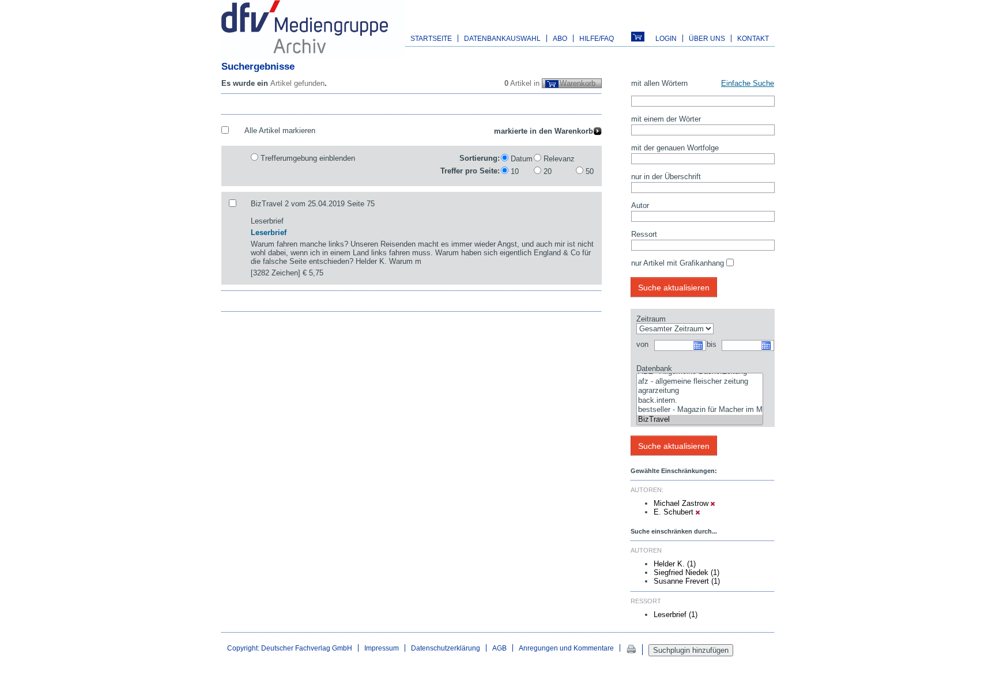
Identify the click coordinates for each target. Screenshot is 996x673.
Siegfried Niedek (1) (686, 572)
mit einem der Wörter (666, 119)
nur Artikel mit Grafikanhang (677, 263)
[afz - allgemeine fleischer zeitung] (700, 382)
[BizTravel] (700, 420)
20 (548, 171)
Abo (560, 38)
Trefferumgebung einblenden (308, 158)
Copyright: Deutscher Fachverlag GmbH (289, 648)
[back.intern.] (700, 401)
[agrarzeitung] (700, 391)
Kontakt (753, 38)
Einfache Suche (747, 83)
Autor (640, 205)
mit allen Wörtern (659, 83)
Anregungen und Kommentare (566, 648)
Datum (522, 158)
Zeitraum (651, 319)
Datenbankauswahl (502, 38)
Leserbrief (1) (675, 614)
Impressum (381, 648)
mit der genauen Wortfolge (675, 147)
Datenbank (654, 368)
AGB (499, 648)
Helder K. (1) (675, 563)
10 (515, 171)
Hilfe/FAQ (596, 38)
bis (711, 344)
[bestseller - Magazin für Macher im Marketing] (700, 410)
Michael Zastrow (682, 503)
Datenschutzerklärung (445, 648)
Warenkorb (577, 83)
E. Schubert (675, 512)
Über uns (707, 38)
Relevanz (559, 158)
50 (590, 171)
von (642, 344)
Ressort (644, 234)
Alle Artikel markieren (279, 130)
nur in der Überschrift (666, 176)
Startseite (431, 38)
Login (666, 38)
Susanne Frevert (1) (687, 581)
